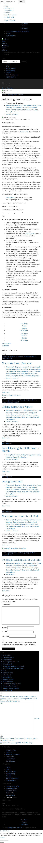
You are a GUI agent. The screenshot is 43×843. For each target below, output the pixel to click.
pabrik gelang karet (21, 457)
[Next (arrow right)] (3, 842)
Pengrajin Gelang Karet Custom (21, 559)
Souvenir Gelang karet (31, 376)
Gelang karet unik (17, 376)
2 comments (10, 574)
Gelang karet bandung (32, 369)
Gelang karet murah (13, 112)
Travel (10, 358)
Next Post (5, 346)
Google (24, 328)
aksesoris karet (28, 367)
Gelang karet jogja (31, 110)
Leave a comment (12, 114)
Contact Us (10, 757)
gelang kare (23, 132)
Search (21, 1)
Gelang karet (27, 105)
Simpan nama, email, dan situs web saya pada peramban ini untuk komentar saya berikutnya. (19, 644)
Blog (6, 6)
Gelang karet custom (20, 107)
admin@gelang (18, 103)
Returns (9, 752)
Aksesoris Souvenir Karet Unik (20, 516)
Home (6, 4)
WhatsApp (24, 330)
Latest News (10, 759)
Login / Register (10, 20)
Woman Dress (11, 791)
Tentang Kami (9, 8)
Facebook (24, 24)
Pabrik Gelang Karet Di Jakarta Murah (20, 449)
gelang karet (10, 197)
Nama (4, 628)
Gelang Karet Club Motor (17, 406)
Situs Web (5, 636)
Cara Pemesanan (10, 15)
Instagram (24, 28)
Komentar (6, 605)
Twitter (24, 26)
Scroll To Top (4, 831)
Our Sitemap (10, 761)
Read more (5, 392)
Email (4, 632)
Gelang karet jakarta (18, 110)
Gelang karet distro (28, 371)
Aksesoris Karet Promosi (17, 363)
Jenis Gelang (8, 10)
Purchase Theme (11, 797)
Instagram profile (12, 786)
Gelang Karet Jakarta (14, 828)
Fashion (10, 88)
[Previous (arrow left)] (1, 842)
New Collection (11, 788)
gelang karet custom (15, 95)
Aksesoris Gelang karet (14, 105)
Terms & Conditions (13, 754)
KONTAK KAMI (9, 17)
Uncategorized (13, 402)
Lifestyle (5, 358)
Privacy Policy (11, 750)
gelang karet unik (30, 356)
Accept (2, 837)
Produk (7, 13)
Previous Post (7, 343)
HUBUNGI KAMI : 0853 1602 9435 (17, 31)
